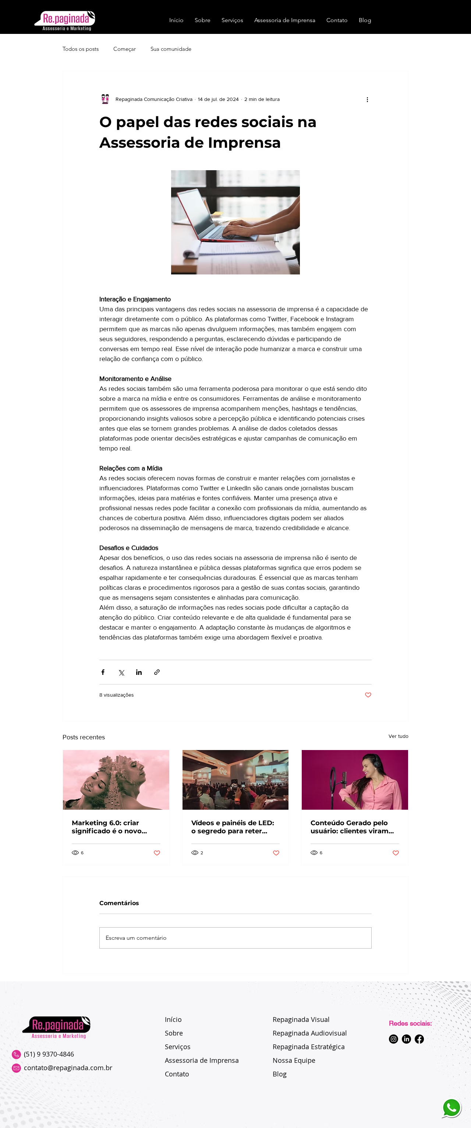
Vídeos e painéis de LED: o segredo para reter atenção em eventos (232, 827)
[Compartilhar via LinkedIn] (138, 672)
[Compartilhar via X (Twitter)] (120, 672)
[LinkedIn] (406, 1039)
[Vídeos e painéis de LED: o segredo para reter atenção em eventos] (236, 780)
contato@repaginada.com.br (68, 1067)
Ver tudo (398, 736)
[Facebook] (419, 1039)
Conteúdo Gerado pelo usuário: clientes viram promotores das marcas (352, 827)
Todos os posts (81, 48)
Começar (124, 48)
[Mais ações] (367, 99)
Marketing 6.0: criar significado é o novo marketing (107, 827)
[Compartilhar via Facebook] (102, 672)
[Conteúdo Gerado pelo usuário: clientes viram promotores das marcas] (355, 780)
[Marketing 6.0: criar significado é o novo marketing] (116, 780)
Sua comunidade (170, 48)
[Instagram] (393, 1039)
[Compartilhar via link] (156, 672)
